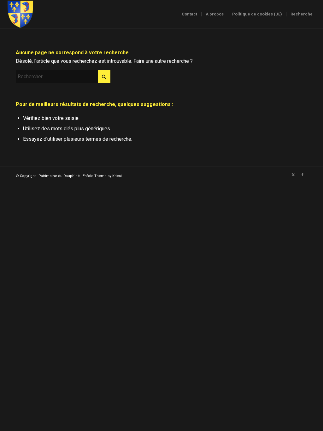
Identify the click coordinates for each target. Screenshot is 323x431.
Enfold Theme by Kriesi (102, 176)
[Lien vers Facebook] (302, 175)
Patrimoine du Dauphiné (59, 176)
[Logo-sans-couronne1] (20, 14)
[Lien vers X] (293, 175)
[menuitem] (189, 14)
